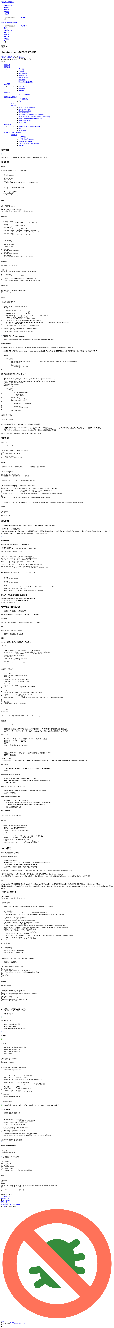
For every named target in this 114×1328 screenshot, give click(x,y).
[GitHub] (5, 40)
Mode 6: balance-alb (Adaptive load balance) (31, 118)
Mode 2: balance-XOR (25, 111)
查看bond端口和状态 (25, 120)
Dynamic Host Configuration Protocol (29, 126)
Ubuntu (8, 1200)
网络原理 (7, 65)
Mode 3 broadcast (24, 112)
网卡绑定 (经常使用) (10, 97)
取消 (5, 28)
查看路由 (21, 90)
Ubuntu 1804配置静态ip (26, 82)
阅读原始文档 (5, 1198)
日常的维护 (22, 130)
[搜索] (22, 17)
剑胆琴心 (11, 57)
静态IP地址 (22, 80)
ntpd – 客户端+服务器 (25, 141)
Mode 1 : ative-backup (25, 109)
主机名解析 (22, 88)
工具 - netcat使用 (14, 1204)
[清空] (24, 17)
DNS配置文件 (23, 86)
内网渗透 (5, 1204)
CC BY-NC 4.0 (5, 1196)
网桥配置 (7, 92)
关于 (7, 14)
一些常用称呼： (23, 99)
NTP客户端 (22, 137)
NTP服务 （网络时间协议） (13, 133)
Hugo (4, 1206)
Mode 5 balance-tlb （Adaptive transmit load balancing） (35, 116)
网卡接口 (21, 69)
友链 (7, 12)
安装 (20, 128)
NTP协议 (14, 135)
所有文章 (9, 5)
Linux (22, 57)
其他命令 (21, 145)
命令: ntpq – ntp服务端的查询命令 (29, 143)
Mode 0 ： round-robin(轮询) (27, 107)
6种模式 (13, 105)
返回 (2, 1202)
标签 (7, 10)
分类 (7, 7)
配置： (13, 103)
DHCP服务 (7, 124)
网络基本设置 (23, 73)
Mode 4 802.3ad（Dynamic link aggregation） (32, 114)
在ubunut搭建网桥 (24, 95)
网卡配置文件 (23, 75)
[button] (57, 1325)
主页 (6, 1202)
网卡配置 (7, 67)
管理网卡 (21, 71)
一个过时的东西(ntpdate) (26, 139)
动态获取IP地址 (23, 77)
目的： (21, 101)
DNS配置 (7, 84)
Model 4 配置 (22, 122)
